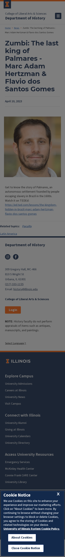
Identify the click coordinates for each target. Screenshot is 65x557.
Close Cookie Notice (26, 548)
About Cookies (22, 537)
